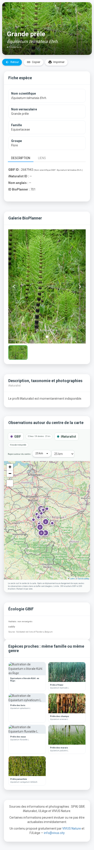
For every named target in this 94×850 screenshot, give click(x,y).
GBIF (17, 436)
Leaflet (72, 578)
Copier (33, 62)
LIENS (42, 158)
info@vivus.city (54, 833)
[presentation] (21, 157)
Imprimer (56, 62)
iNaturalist (68, 436)
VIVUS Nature (72, 828)
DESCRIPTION (20, 158)
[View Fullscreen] (10, 483)
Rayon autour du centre (19, 454)
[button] (14, 286)
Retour (12, 62)
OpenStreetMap (83, 578)
